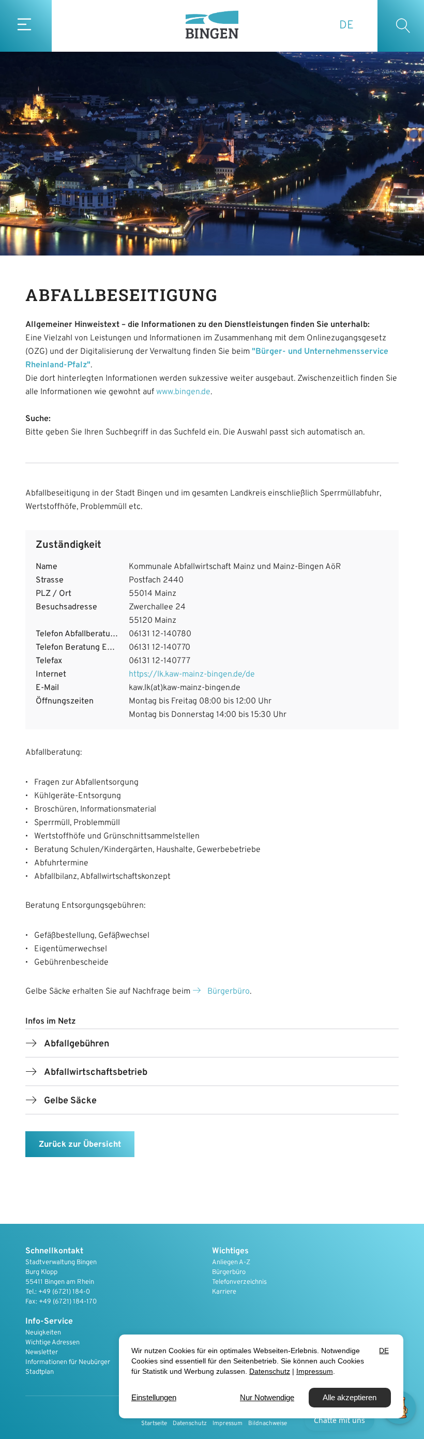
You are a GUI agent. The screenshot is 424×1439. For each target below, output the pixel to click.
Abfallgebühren (76, 1044)
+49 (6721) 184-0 (64, 1292)
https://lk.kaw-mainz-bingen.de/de (192, 674)
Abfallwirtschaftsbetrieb (95, 1072)
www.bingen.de (183, 392)
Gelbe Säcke (70, 1101)
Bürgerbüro (228, 991)
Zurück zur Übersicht (80, 1145)
